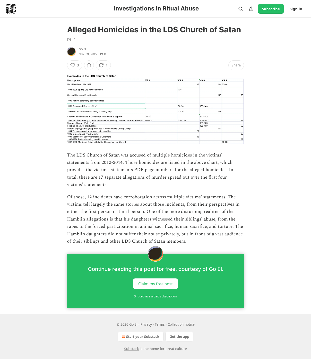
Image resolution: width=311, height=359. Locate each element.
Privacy (146, 324)
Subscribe (271, 8)
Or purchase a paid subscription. (155, 296)
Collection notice (181, 324)
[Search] (240, 9)
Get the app (179, 336)
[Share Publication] (251, 9)
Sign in (296, 8)
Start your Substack (142, 336)
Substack (131, 348)
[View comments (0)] (89, 65)
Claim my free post (155, 283)
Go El (83, 49)
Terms (160, 324)
